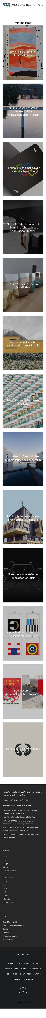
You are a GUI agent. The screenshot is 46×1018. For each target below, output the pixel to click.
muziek (6, 860)
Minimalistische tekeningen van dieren (23, 750)
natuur (5, 895)
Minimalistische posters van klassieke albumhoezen (23, 634)
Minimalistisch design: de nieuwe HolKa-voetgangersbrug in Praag (23, 111)
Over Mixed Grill (10, 922)
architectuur (8, 878)
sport (5, 888)
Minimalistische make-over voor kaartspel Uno (23, 169)
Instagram (16, 800)
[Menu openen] (42, 4)
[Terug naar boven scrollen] (23, 991)
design (5, 864)
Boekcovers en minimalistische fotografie (23, 692)
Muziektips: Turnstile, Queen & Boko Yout (19, 817)
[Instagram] (17, 954)
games (5, 874)
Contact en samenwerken (13, 925)
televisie (6, 899)
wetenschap (8, 902)
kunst (5, 857)
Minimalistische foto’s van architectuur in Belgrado (23, 518)
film (4, 885)
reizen (5, 867)
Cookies (6, 933)
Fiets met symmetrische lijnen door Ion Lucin (23, 576)
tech (4, 892)
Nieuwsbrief (8, 940)
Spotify (25, 800)
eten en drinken (9, 871)
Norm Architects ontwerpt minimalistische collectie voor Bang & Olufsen (23, 227)
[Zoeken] (39, 4)
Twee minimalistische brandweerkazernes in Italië (23, 343)
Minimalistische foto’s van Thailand (23, 401)
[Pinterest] (23, 954)
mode (5, 881)
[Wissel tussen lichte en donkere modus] (34, 5)
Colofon (6, 929)
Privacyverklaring (10, 936)
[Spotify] (28, 954)
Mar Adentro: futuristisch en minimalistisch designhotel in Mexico (23, 460)
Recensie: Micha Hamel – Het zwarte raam (23, 53)
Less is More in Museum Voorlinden (23, 285)
